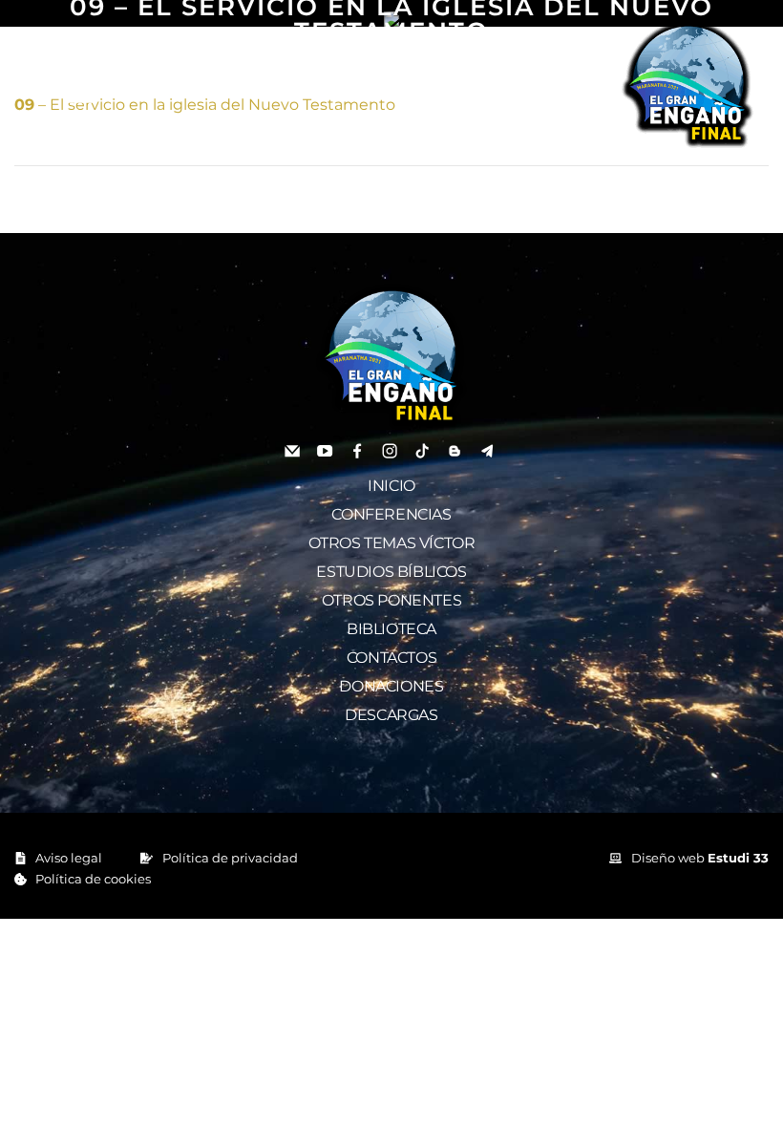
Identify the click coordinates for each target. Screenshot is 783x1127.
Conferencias (391, 514)
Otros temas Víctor (392, 543)
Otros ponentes (391, 600)
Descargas (391, 715)
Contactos (391, 658)
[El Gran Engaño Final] (687, 84)
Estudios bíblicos (391, 572)
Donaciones (391, 686)
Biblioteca (391, 629)
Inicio (391, 486)
